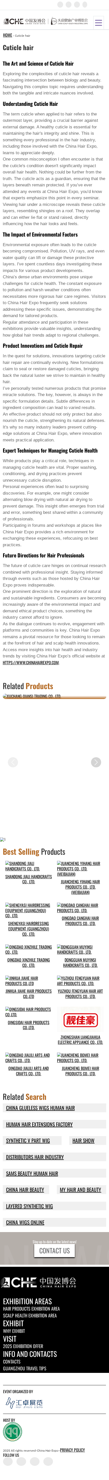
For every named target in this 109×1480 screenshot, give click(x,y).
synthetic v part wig (28, 1140)
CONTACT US (54, 1250)
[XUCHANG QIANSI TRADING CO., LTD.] (54, 696)
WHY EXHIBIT (14, 1331)
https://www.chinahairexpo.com (31, 662)
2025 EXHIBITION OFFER (23, 1346)
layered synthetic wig (29, 1206)
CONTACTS (12, 1361)
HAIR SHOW (83, 1140)
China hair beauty (25, 1189)
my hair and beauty (80, 1189)
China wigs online (25, 1222)
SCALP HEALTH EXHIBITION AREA (30, 1315)
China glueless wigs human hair (40, 1108)
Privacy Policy (72, 1450)
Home (7, 35)
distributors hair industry (35, 1157)
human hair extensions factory (39, 1124)
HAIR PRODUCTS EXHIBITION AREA (31, 1308)
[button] (96, 762)
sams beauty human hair (32, 1173)
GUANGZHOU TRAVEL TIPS (24, 1368)
